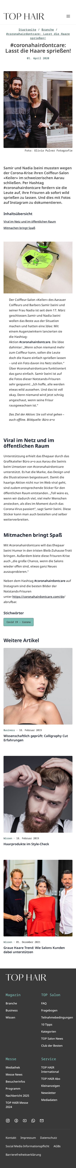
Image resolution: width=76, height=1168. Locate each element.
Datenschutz (48, 1138)
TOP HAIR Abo (50, 1079)
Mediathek (13, 1067)
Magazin (13, 995)
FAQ (44, 1003)
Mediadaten (49, 1100)
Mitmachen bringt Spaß (19, 228)
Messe (11, 1059)
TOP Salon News (52, 1038)
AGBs (57, 1146)
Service (48, 1059)
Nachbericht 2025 (17, 1096)
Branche (48, 30)
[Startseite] (24, 16)
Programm (13, 1089)
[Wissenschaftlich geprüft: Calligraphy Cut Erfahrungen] (38, 686)
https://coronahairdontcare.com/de (38, 597)
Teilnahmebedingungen (57, 1017)
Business (12, 1010)
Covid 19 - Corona (19, 622)
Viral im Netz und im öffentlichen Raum (30, 221)
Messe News (14, 1074)
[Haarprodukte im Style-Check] (38, 794)
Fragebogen (49, 1010)
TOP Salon (50, 995)
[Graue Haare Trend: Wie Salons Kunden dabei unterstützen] (38, 898)
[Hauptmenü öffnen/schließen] (68, 16)
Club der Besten (52, 1046)
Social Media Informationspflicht (27, 1146)
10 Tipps (46, 1024)
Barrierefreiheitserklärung (23, 1155)
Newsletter (48, 1093)
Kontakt (11, 1138)
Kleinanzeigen (50, 1086)
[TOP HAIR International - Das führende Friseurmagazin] (26, 977)
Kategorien (48, 1031)
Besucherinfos (15, 1081)
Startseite (27, 30)
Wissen (10, 1017)
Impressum (28, 1138)
